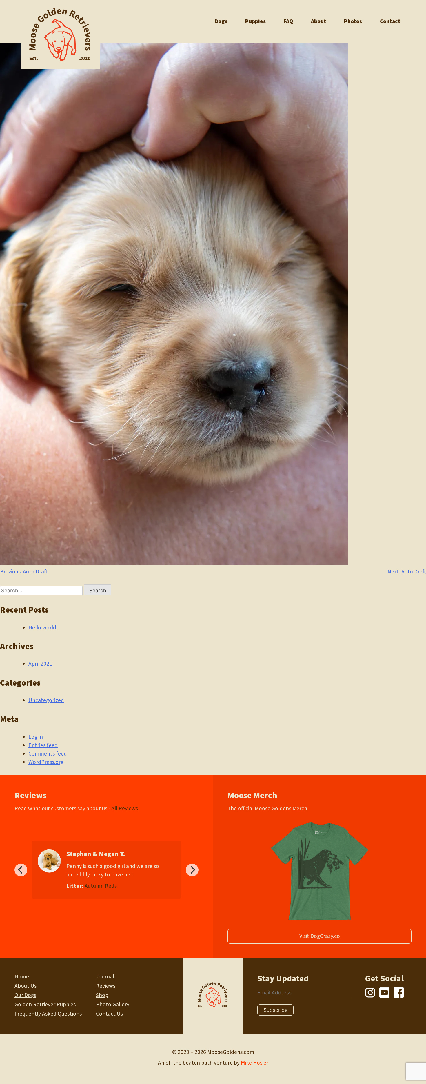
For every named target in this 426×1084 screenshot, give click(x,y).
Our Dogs (25, 995)
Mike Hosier (254, 1063)
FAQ (288, 21)
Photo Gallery (112, 1005)
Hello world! (43, 628)
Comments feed (47, 754)
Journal (105, 977)
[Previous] (20, 869)
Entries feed (43, 745)
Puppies (255, 21)
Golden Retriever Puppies (45, 1005)
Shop (102, 995)
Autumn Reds (101, 886)
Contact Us (109, 1014)
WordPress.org (45, 762)
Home (21, 977)
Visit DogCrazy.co (319, 936)
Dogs (221, 21)
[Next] (192, 869)
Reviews (105, 986)
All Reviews (124, 809)
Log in (35, 737)
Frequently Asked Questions (48, 1014)
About (318, 21)
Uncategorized (46, 700)
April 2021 (40, 664)
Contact (390, 21)
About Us (25, 986)
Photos (353, 21)
